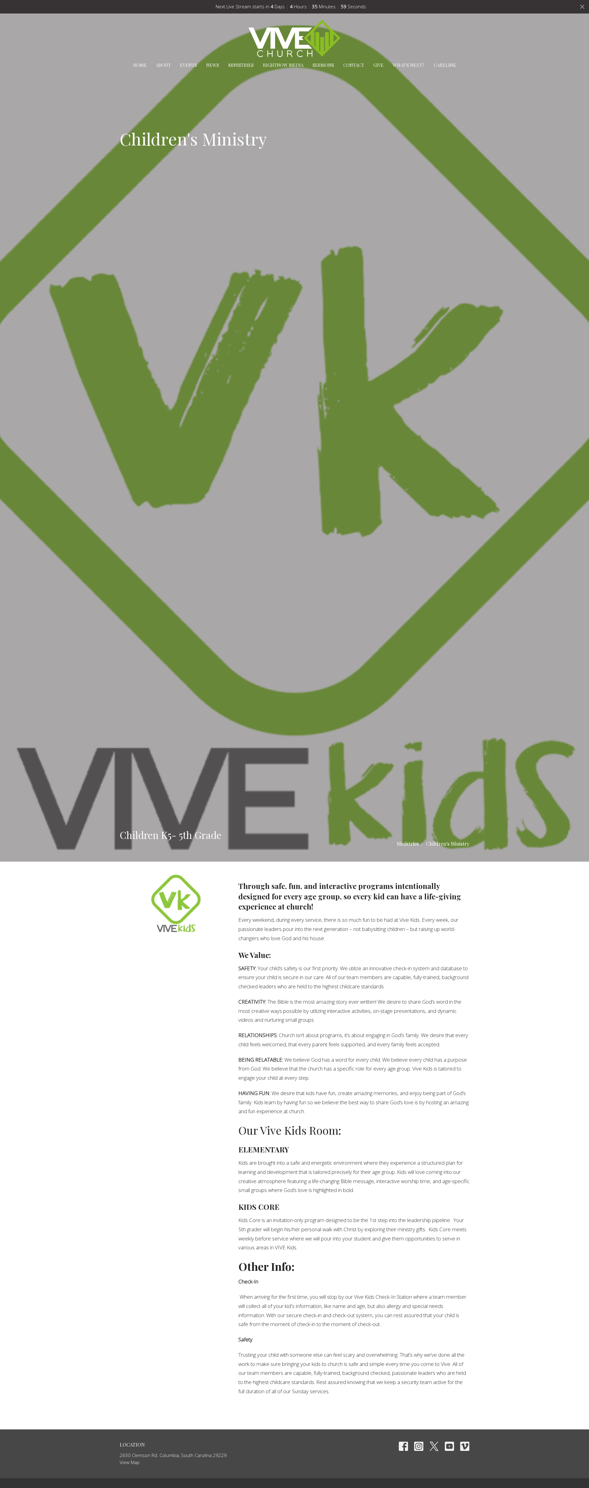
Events (188, 65)
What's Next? (409, 65)
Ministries (241, 65)
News (212, 65)
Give (378, 65)
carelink (445, 65)
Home (140, 65)
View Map (130, 1462)
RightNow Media (283, 65)
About (163, 65)
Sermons (323, 65)
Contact (353, 65)
